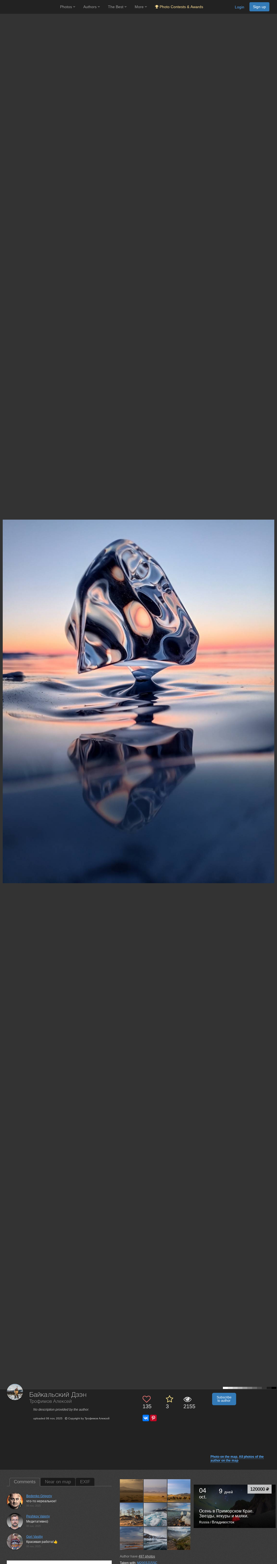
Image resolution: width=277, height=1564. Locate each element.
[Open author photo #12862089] (179, 1490)
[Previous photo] (5, 680)
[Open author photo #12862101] (155, 1490)
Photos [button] (66, 7)
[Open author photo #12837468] (179, 1538)
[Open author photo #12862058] (131, 1514)
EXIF (85, 1481)
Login (239, 7)
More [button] (140, 7)
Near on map (58, 1481)
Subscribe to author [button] (224, 1399)
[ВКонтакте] (146, 1418)
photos (146, 1556)
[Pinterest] (153, 1418)
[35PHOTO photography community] (29, 7)
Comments (25, 1481)
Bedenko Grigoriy (39, 1496)
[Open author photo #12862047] (179, 1514)
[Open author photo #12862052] (155, 1514)
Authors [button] (90, 7)
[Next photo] (271, 680)
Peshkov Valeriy (38, 1516)
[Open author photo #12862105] (131, 1490)
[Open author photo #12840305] (155, 1538)
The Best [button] (116, 7)
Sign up (259, 7)
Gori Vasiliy (34, 1537)
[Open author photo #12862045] (131, 1538)
